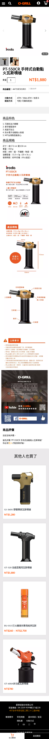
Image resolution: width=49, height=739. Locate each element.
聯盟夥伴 (9, 717)
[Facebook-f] (18, 724)
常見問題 (20, 717)
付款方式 (30, 721)
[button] (10, 3)
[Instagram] (29, 724)
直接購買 (37, 736)
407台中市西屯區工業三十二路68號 (24, 711)
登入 (10, 443)
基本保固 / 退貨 (35, 717)
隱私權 (20, 721)
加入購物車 (12, 738)
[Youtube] (24, 724)
